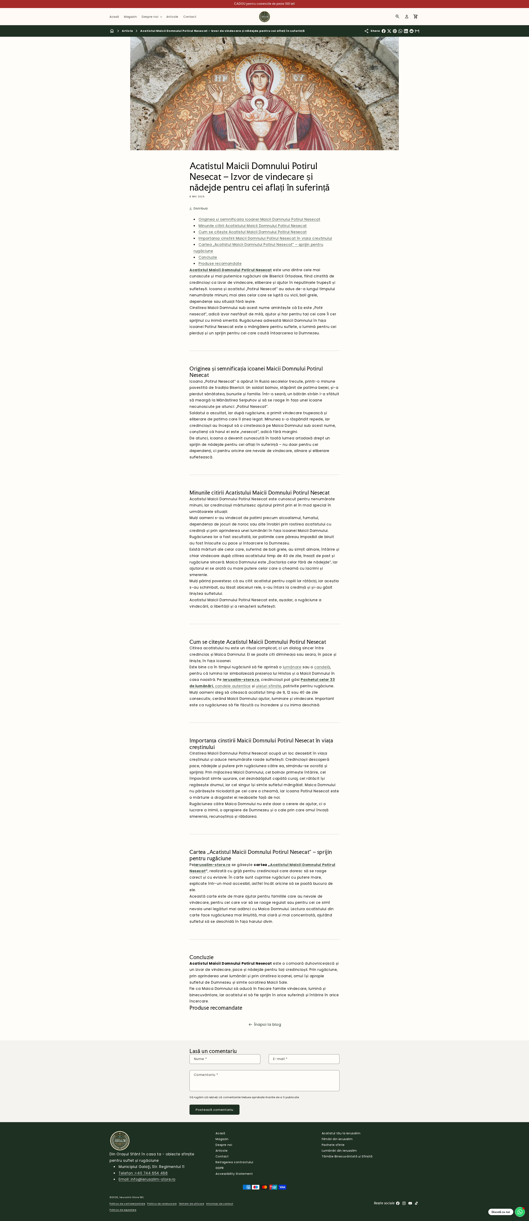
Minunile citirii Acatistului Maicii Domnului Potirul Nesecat (253, 225)
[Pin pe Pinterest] (394, 31)
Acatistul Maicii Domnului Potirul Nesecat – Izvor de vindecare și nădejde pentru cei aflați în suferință (222, 31)
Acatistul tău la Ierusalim (341, 1133)
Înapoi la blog (267, 1024)
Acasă (220, 1133)
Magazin (222, 1139)
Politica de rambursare (161, 1203)
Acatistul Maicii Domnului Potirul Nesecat (230, 269)
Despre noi (224, 1145)
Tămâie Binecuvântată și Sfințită (347, 1156)
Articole (222, 1151)
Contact (222, 1156)
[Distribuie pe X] (389, 31)
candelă (322, 667)
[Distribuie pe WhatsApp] (400, 31)
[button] (151, 16)
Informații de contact (219, 1203)
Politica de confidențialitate (127, 1203)
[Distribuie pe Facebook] (383, 31)
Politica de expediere (123, 1210)
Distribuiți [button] (201, 209)
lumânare (292, 667)
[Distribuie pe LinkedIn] (406, 31)
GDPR (220, 1168)
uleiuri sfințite (268, 686)
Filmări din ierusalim (337, 1139)
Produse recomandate (220, 263)
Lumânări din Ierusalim (339, 1151)
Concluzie (208, 257)
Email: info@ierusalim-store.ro (147, 1179)
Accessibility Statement (234, 1174)
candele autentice (232, 686)
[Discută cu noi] (520, 1212)
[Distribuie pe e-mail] (417, 31)
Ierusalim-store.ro (241, 679)
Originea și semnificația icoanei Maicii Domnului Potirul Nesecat (259, 219)
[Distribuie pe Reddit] (411, 31)
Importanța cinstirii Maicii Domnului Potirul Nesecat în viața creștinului (265, 238)
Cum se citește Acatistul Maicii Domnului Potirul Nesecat (253, 232)
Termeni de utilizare (191, 1203)
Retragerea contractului (234, 1162)
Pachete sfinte (333, 1145)
